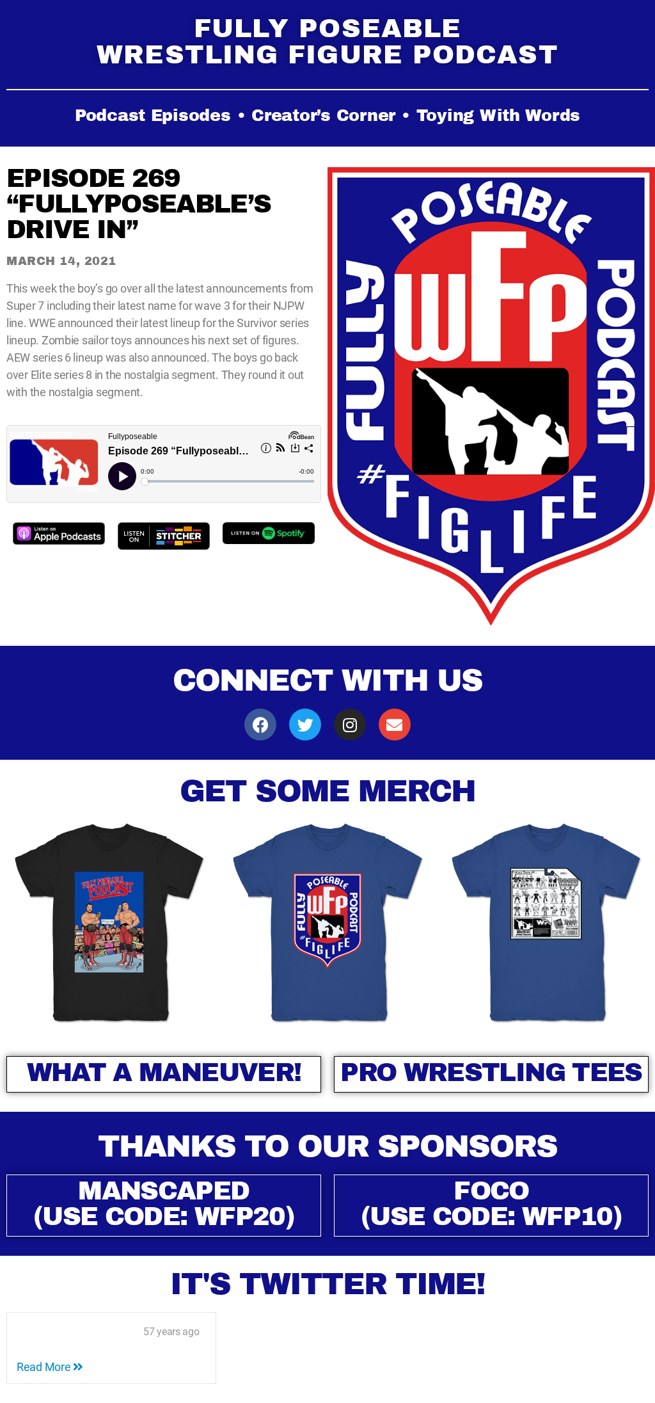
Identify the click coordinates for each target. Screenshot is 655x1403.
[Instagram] (350, 725)
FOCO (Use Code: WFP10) (491, 1203)
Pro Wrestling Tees (491, 1072)
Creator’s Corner (323, 115)
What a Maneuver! (164, 1072)
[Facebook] (260, 725)
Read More (45, 1367)
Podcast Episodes (153, 115)
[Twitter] (305, 725)
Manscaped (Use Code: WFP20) (163, 1203)
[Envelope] (395, 725)
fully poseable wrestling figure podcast (327, 41)
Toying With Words (498, 115)
